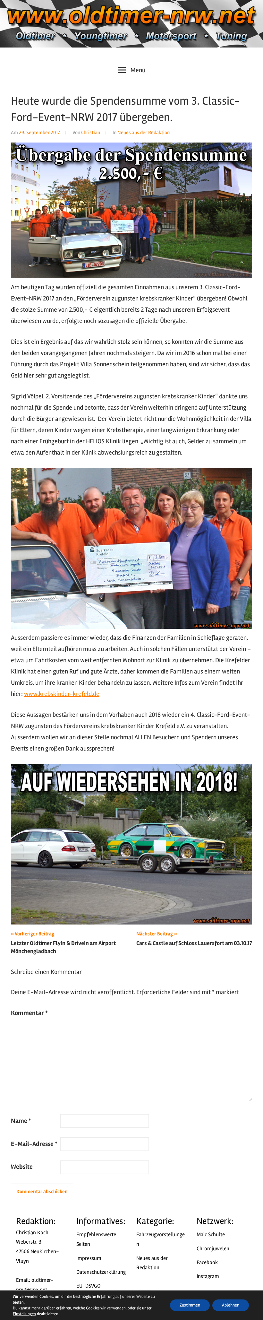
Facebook (207, 1262)
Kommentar (29, 1013)
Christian (90, 132)
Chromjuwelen (213, 1248)
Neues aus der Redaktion (143, 132)
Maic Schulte (211, 1234)
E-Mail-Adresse (34, 1144)
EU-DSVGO (88, 1285)
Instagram (208, 1276)
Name (21, 1121)
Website (22, 1167)
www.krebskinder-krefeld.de (61, 694)
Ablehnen (230, 1305)
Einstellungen (24, 1313)
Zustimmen (190, 1305)
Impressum (88, 1258)
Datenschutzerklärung (101, 1272)
